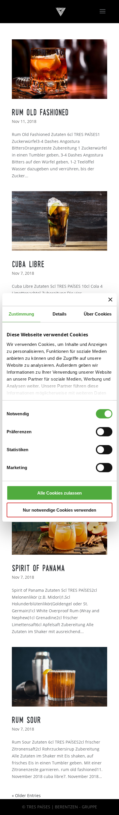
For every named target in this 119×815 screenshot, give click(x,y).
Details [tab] (60, 313)
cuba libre (28, 265)
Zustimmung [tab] (21, 313)
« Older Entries (26, 795)
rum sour (26, 720)
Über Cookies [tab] (97, 313)
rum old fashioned (40, 113)
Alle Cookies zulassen (59, 493)
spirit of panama (38, 569)
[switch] (104, 431)
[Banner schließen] (110, 300)
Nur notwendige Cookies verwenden (59, 509)
